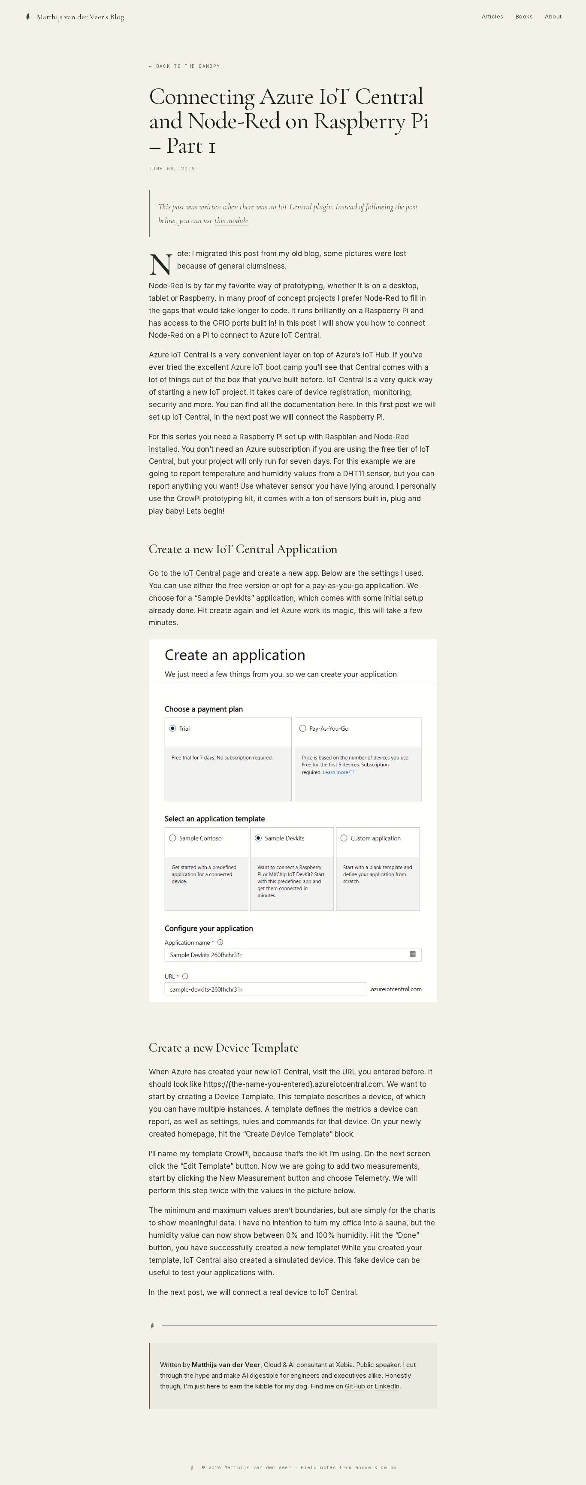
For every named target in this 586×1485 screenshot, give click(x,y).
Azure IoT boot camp (266, 367)
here (345, 404)
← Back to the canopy (184, 66)
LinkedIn (387, 1386)
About (553, 16)
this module (231, 220)
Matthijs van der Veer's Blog (80, 16)
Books (524, 16)
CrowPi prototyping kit (215, 498)
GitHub (355, 1386)
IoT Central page (211, 573)
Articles (493, 16)
